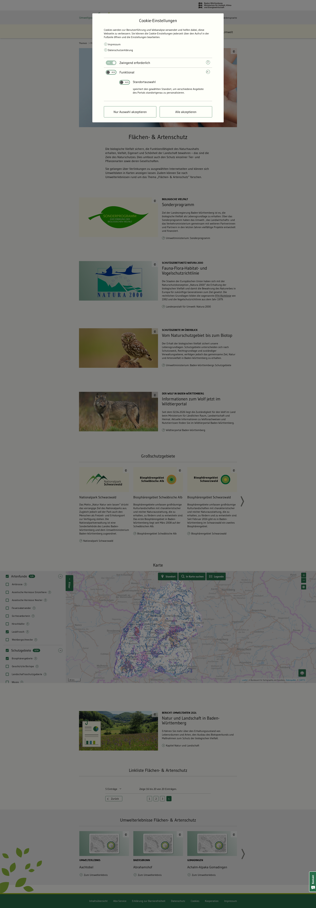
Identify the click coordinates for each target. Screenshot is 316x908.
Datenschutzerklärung (120, 50)
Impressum (114, 44)
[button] (312, 882)
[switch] (110, 62)
